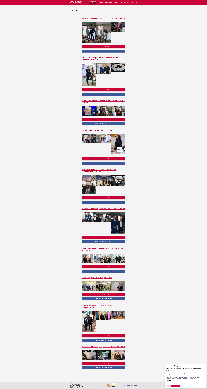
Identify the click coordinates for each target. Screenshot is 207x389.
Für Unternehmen (108, 2)
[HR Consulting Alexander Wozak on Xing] (136, 385)
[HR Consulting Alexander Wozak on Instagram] (134, 385)
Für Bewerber (100, 2)
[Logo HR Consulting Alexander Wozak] (76, 3)
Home (71, 12)
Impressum (93, 385)
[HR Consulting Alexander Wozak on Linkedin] (127, 385)
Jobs (93, 2)
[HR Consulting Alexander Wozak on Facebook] (129, 385)
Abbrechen (183, 386)
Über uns (117, 2)
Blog (128, 2)
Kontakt (132, 2)
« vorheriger (99, 373)
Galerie (74, 12)
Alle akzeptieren (175, 386)
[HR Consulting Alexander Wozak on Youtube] (131, 385)
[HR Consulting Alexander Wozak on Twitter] (125, 385)
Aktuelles (123, 2)
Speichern (168, 386)
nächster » (108, 373)
